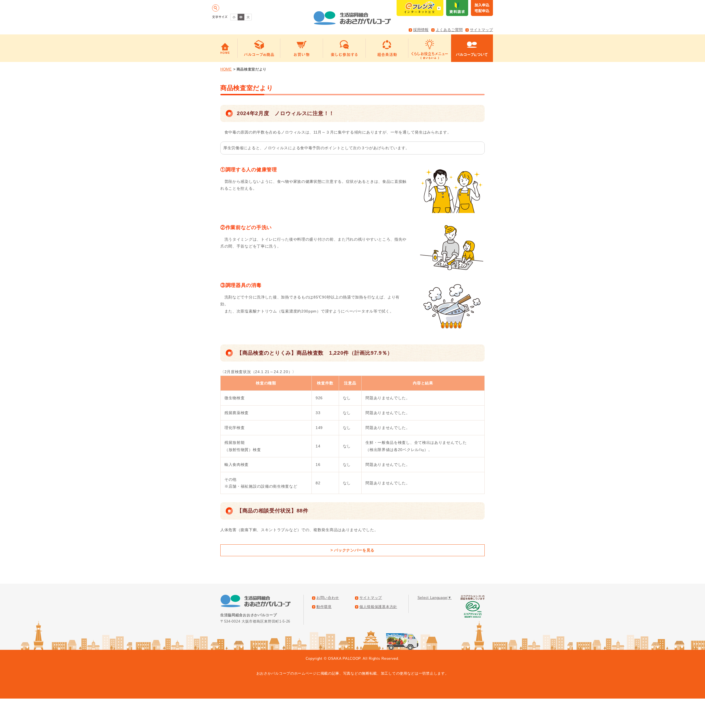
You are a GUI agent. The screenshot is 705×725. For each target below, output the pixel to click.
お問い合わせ (327, 598)
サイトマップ (481, 30)
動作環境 (324, 607)
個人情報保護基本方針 (378, 607)
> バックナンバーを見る (352, 550)
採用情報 (421, 30)
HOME (226, 69)
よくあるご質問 (449, 30)
